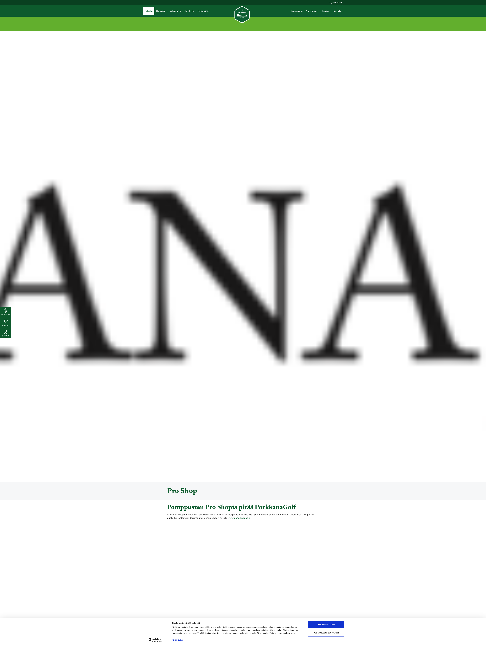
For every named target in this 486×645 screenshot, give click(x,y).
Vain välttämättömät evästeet (326, 633)
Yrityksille (189, 11)
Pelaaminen (203, 11)
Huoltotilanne (175, 11)
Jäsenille (337, 11)
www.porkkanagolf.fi (239, 517)
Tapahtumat (296, 11)
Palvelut (149, 11)
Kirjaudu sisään (335, 2)
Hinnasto (160, 11)
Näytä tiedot (177, 640)
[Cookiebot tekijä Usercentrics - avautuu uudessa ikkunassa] (155, 640)
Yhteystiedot (312, 11)
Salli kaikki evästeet (326, 624)
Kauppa (326, 11)
